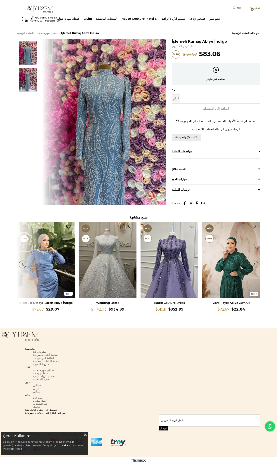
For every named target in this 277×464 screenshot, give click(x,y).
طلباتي (37, 391)
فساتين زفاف (197, 19)
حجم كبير (214, 19)
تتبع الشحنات (40, 403)
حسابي (37, 385)
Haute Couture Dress (169, 303)
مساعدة (37, 397)
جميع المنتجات (41, 379)
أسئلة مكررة (40, 400)
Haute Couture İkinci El (139, 19)
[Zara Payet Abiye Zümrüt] (231, 260)
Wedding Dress (107, 303)
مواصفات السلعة (182, 151)
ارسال (163, 428)
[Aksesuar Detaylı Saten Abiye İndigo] (46, 260)
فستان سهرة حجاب (68, 19)
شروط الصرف (41, 364)
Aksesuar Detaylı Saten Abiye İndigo (46, 303)
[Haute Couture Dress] (169, 260)
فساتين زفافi (40, 373)
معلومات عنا (39, 351)
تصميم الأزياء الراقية (173, 19)
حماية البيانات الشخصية (46, 361)
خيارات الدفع (179, 179)
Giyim (88, 19)
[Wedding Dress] (107, 260)
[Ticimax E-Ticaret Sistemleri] (138, 461)
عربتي (36, 388)
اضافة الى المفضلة (68, 226)
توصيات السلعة (181, 189)
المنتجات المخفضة (106, 19)
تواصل (36, 406)
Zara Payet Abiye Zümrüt (231, 303)
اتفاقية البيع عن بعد (43, 358)
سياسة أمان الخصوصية (45, 354)
